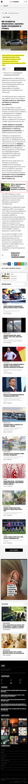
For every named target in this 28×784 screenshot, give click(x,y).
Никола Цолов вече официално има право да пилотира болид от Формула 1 (14, 308)
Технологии (4, 763)
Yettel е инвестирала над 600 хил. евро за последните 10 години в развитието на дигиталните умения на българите (13, 626)
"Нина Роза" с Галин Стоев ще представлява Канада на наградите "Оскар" (13, 700)
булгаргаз (18, 268)
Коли (2, 768)
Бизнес (3, 757)
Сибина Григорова (5, 670)
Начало (17, 781)
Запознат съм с (13, 73)
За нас (3, 665)
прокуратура (12, 268)
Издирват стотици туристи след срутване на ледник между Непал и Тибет (13, 509)
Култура (3, 765)
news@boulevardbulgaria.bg (19, 672)
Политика (3, 755)
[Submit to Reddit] (19, 264)
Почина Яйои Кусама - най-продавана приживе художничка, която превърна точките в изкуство (14, 483)
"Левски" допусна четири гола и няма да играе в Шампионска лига (13, 537)
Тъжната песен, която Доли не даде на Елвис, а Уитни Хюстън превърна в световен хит (12, 696)
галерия (3, 749)
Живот (2, 752)
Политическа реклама (15, 782)
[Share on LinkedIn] (15, 264)
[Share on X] (12, 264)
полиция (6, 268)
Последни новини (6, 284)
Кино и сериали (5, 760)
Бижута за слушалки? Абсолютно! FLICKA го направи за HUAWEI (12, 590)
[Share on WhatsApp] (22, 264)
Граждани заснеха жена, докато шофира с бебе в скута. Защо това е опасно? (13, 337)
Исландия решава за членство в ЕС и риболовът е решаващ (13, 425)
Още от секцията (14, 550)
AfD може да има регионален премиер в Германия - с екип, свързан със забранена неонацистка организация (14, 366)
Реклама (23, 781)
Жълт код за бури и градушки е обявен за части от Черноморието (14, 454)
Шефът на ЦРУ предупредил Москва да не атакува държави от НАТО (14, 395)
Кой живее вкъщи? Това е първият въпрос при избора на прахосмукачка (13, 652)
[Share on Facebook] (9, 264)
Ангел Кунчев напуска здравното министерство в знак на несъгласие (14, 691)
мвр (3, 268)
